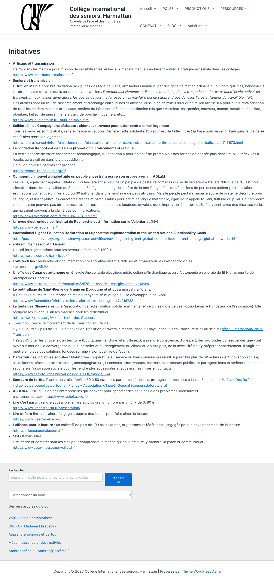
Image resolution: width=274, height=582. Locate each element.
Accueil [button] (146, 8)
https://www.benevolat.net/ (35, 227)
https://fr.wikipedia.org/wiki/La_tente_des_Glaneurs (54, 317)
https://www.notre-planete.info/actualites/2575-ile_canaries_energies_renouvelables (81, 284)
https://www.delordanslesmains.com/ (43, 75)
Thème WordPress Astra (201, 571)
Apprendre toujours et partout (33, 534)
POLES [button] (168, 8)
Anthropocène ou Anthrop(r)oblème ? (39, 551)
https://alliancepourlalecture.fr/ (38, 430)
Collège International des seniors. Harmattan (100, 12)
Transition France (27, 323)
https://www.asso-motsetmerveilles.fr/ (44, 447)
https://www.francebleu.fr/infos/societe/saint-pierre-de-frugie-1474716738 (73, 300)
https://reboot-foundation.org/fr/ (39, 171)
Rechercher (17, 470)
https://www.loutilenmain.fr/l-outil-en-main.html (51, 120)
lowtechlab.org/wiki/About (34, 266)
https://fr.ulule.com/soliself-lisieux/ (41, 255)
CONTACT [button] (148, 26)
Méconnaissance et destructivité (35, 542)
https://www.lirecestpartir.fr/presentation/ (46, 408)
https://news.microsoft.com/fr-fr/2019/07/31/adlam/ (55, 216)
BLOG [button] (172, 26)
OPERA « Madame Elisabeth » (33, 526)
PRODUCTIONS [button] (197, 8)
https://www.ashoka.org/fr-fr (68, 396)
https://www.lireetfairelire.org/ (37, 419)
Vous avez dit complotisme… (32, 518)
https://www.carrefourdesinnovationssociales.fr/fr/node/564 (61, 374)
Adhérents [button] (196, 26)
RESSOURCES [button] (231, 8)
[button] (154, 8)
